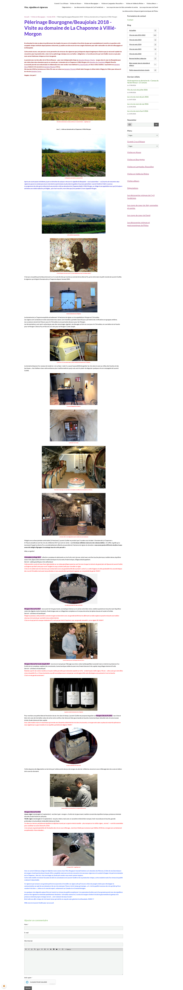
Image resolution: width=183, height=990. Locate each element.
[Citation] (41, 949)
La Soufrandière (84, 64)
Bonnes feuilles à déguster (142, 58)
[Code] (59, 949)
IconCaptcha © (52, 983)
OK (156, 124)
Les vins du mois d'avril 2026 (137, 111)
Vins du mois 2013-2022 (142, 35)
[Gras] (25, 949)
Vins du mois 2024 (142, 44)
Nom (26, 924)
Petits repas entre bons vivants (142, 70)
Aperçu (68, 949)
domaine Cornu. (36, 71)
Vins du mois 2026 (142, 54)
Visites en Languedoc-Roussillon (112, 3)
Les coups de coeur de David (149, 7)
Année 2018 (51, 17)
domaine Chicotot (70, 69)
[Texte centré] (44, 949)
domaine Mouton (49, 67)
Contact (130, 20)
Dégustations (66, 7)
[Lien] (47, 949)
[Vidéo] (56, 949)
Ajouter (28, 988)
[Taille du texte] (34, 949)
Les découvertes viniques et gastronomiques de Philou (140, 11)
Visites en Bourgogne (91, 3)
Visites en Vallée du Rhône (135, 3)
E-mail (26, 932)
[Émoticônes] (62, 949)
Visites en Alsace (75, 3)
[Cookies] (4, 986)
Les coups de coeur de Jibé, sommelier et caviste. (122, 7)
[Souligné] (31, 949)
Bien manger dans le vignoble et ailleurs (142, 64)
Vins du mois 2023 (142, 40)
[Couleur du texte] (38, 949)
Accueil (26, 17)
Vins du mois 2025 (142, 49)
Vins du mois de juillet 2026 (137, 90)
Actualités (142, 30)
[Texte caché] (50, 949)
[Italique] (28, 949)
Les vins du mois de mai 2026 (137, 104)
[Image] (53, 949)
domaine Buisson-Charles (87, 60)
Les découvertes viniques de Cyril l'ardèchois (89, 7)
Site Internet (28, 941)
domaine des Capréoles (97, 62)
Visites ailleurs (151, 3)
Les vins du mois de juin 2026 (137, 97)
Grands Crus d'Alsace (61, 3)
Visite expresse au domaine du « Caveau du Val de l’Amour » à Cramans (143, 82)
